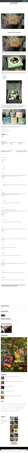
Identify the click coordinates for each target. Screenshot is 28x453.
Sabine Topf (3, 207)
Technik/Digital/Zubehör (4, 411)
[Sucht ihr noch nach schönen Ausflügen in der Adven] (16, 435)
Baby (4, 403)
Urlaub (9, 411)
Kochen (2, 407)
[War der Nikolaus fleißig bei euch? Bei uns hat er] (16, 431)
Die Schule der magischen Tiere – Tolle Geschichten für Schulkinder (13, 395)
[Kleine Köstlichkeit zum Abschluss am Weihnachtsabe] (12, 431)
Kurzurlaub (13, 407)
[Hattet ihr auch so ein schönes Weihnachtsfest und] (12, 427)
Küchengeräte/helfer (21, 407)
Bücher (22, 403)
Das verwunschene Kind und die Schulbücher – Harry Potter (12, 376)
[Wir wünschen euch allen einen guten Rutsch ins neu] (16, 423)
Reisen (2, 10)
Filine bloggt (14, 3)
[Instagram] (16, 320)
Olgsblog (2, 270)
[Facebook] (12, 320)
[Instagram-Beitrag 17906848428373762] (16, 418)
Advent (2, 403)
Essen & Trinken (6, 10)
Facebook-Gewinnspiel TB (4, 420)
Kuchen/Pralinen (7, 146)
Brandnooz (19, 403)
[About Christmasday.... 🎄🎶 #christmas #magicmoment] (16, 427)
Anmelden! (3, 315)
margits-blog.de (3, 157)
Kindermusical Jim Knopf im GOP (9, 386)
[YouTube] (15, 320)
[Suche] (26, 308)
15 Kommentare (18, 34)
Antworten (3, 162)
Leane (2, 236)
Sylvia (2, 226)
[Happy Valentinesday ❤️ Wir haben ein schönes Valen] (12, 423)
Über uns (2, 423)
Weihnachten (12, 411)
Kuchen (5, 407)
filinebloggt (9, 34)
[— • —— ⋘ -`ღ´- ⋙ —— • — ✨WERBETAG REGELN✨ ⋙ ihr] (12, 418)
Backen (14, 30)
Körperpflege (16, 407)
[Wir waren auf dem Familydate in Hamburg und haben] (16, 439)
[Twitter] (11, 320)
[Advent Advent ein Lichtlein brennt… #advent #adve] (12, 435)
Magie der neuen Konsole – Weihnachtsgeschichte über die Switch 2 (13, 381)
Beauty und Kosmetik (11, 403)
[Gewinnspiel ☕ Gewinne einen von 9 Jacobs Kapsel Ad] (12, 439)
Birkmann (16, 403)
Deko (25, 403)
